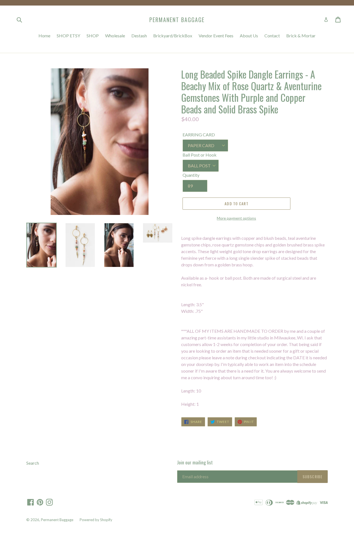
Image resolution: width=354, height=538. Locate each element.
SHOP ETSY (68, 35)
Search (32, 463)
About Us (249, 35)
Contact (272, 35)
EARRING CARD (199, 134)
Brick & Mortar (301, 35)
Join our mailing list (195, 462)
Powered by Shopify (96, 520)
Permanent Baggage (177, 19)
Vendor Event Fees (216, 35)
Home (44, 35)
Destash (139, 35)
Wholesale (115, 35)
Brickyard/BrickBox (172, 35)
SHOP (93, 35)
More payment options (236, 218)
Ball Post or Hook (200, 154)
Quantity (191, 175)
